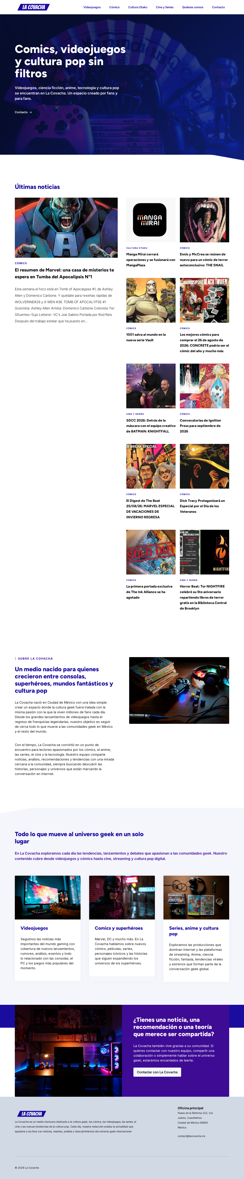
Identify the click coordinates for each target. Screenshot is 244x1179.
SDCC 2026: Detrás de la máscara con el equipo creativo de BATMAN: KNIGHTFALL (151, 425)
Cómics (114, 7)
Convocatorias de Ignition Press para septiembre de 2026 (200, 425)
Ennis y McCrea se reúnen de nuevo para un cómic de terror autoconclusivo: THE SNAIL (204, 259)
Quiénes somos (192, 7)
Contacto (218, 7)
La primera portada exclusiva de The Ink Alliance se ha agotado (149, 591)
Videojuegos (92, 7)
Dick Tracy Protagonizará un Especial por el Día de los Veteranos (202, 506)
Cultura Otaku (137, 7)
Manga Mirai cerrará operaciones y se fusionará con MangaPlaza (150, 259)
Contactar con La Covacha (157, 1072)
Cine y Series (165, 7)
